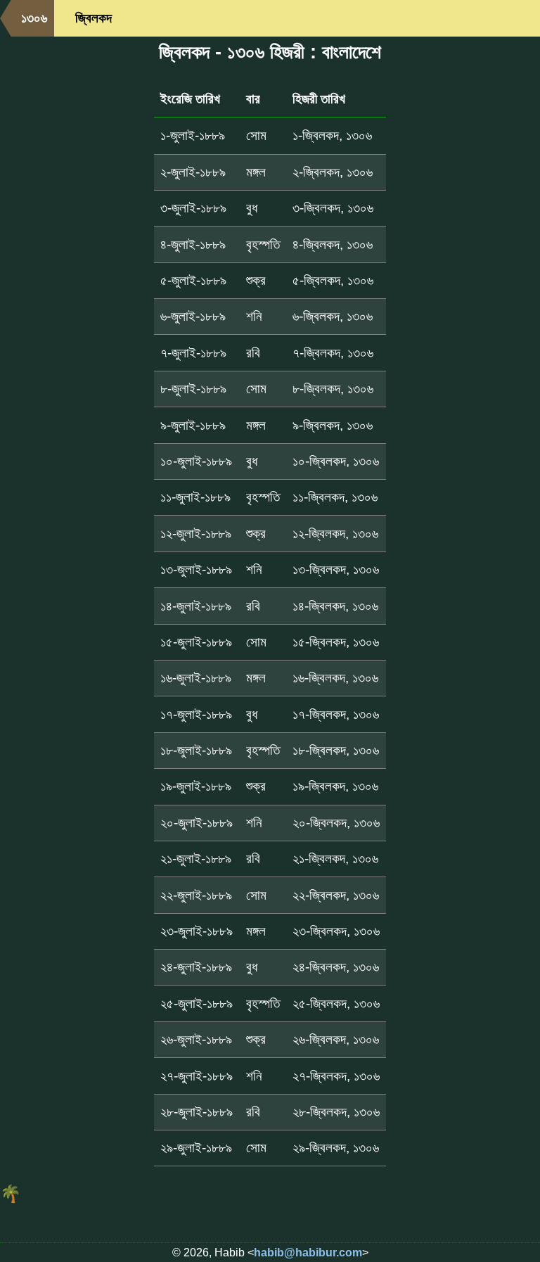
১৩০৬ (34, 18)
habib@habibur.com (308, 1252)
